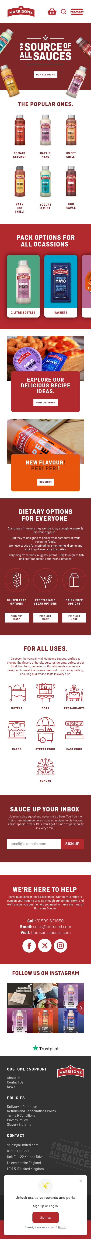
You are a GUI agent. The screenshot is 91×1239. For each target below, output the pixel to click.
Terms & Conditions (21, 1115)
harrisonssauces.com (51, 932)
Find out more (17, 617)
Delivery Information (22, 1107)
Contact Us (15, 1082)
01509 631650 (50, 921)
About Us (13, 1078)
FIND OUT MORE (45, 402)
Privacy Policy (17, 1120)
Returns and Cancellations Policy (31, 1111)
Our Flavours (45, 74)
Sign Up (72, 844)
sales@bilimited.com (52, 926)
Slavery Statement (21, 1124)
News (11, 1087)
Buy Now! (45, 482)
